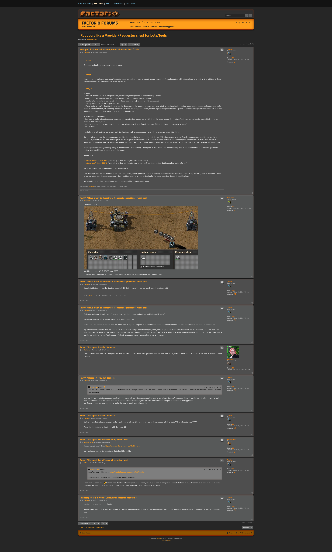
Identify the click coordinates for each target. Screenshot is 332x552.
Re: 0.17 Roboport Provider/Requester (98, 347)
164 (233, 58)
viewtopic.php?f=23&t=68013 (95, 163)
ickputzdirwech (92, 40)
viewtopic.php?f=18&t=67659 (95, 160)
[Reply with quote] (222, 49)
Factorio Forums (100, 23)
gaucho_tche (231, 439)
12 (233, 368)
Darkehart (230, 359)
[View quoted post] (104, 387)
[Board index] (100, 13)
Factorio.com (84, 3)
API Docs (130, 3)
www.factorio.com (88, 26)
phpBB (159, 538)
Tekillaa (229, 49)
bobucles (230, 198)
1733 (233, 206)
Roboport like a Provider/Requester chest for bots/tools (123, 35)
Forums (98, 3)
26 (233, 448)
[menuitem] (147, 22)
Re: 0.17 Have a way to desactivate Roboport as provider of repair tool (113, 198)
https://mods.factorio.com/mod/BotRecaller (122, 446)
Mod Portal (118, 3)
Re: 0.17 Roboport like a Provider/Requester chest (104, 439)
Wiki (108, 3)
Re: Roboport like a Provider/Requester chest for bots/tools (108, 497)
